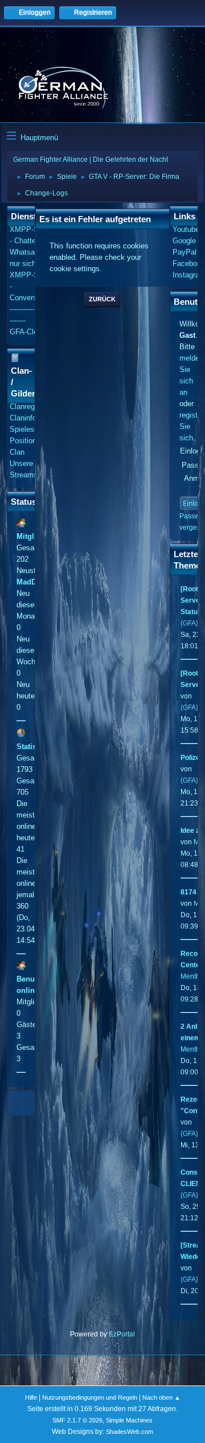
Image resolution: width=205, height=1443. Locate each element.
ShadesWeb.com (129, 1431)
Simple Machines (129, 1420)
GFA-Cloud (28, 332)
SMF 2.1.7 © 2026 (77, 1420)
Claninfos (25, 418)
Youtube (186, 229)
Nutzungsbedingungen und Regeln (89, 1397)
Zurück (102, 299)
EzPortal (122, 1334)
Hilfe (31, 1397)
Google (184, 240)
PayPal (184, 252)
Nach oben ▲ (161, 1397)
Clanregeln (27, 406)
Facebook (189, 263)
